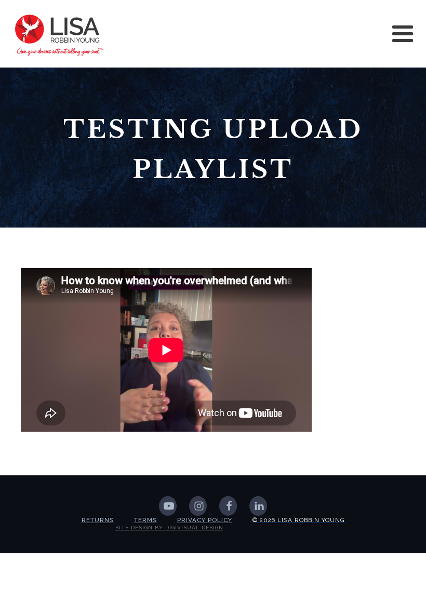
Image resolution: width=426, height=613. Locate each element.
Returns (98, 520)
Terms (145, 520)
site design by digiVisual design (169, 527)
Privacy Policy (204, 520)
